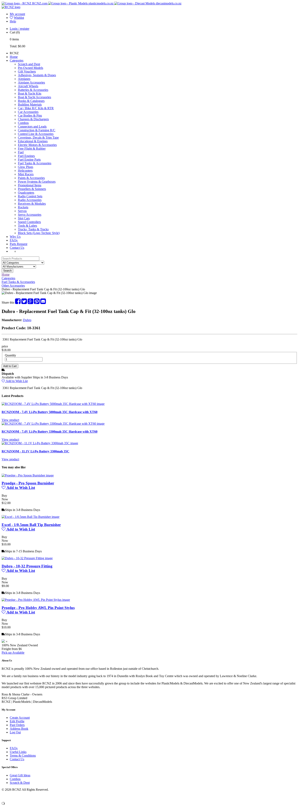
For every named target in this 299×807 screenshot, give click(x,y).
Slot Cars (24, 218)
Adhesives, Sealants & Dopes (37, 75)
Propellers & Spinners (32, 189)
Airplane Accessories (31, 82)
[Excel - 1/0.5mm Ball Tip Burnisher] (30, 516)
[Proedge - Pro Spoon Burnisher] (28, 475)
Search (7, 270)
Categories (16, 60)
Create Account (20, 717)
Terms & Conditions (23, 755)
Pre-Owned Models (30, 68)
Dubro (27, 320)
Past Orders (17, 725)
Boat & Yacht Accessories (34, 97)
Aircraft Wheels (28, 86)
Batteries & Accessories (33, 90)
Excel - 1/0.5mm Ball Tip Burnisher (31, 525)
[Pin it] (36, 302)
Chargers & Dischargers (33, 119)
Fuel (21, 152)
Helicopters (25, 170)
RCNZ (14, 53)
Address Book (19, 728)
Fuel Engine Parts (29, 159)
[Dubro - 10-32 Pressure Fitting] (27, 558)
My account (17, 14)
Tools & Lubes (27, 225)
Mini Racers (26, 174)
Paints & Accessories (31, 178)
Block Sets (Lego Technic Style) (39, 233)
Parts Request (18, 244)
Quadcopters (26, 192)
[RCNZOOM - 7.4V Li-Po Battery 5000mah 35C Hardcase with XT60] (53, 404)
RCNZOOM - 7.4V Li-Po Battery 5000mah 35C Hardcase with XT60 (49, 412)
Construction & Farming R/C (36, 130)
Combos (23, 123)
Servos (22, 211)
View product (10, 420)
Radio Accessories (29, 200)
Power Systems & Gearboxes (37, 181)
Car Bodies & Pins (30, 115)
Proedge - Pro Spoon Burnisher (28, 483)
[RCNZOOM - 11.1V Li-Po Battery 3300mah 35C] (40, 443)
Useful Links (18, 752)
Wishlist (19, 17)
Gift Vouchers (27, 71)
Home (14, 57)
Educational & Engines (33, 141)
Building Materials (30, 104)
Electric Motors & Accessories (37, 145)
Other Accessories (13, 285)
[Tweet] (24, 302)
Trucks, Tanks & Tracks (33, 229)
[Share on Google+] (30, 302)
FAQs (13, 240)
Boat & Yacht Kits (29, 93)
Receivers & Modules (32, 203)
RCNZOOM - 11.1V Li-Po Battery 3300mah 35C (35, 451)
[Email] (43, 302)
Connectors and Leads (32, 126)
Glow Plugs (25, 167)
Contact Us (17, 247)
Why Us (15, 236)
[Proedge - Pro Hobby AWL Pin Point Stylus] (36, 599)
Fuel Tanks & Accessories (34, 163)
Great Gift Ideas (20, 775)
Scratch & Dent (20, 782)
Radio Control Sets (30, 196)
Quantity (10, 355)
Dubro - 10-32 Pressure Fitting (27, 566)
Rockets (23, 207)
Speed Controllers (29, 222)
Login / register (19, 28)
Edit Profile (17, 721)
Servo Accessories (29, 214)
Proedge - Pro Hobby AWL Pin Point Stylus (38, 608)
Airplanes (24, 79)
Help (13, 21)
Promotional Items (29, 185)
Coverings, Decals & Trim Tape (38, 137)
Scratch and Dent (29, 64)
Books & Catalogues (31, 101)
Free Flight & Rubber (32, 148)
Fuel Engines (26, 156)
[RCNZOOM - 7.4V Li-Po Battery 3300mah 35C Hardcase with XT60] (53, 423)
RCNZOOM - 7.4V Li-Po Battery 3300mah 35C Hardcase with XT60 (49, 431)
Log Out (15, 732)
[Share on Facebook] (18, 302)
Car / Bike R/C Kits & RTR (36, 108)
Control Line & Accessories (35, 134)
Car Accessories (28, 112)
